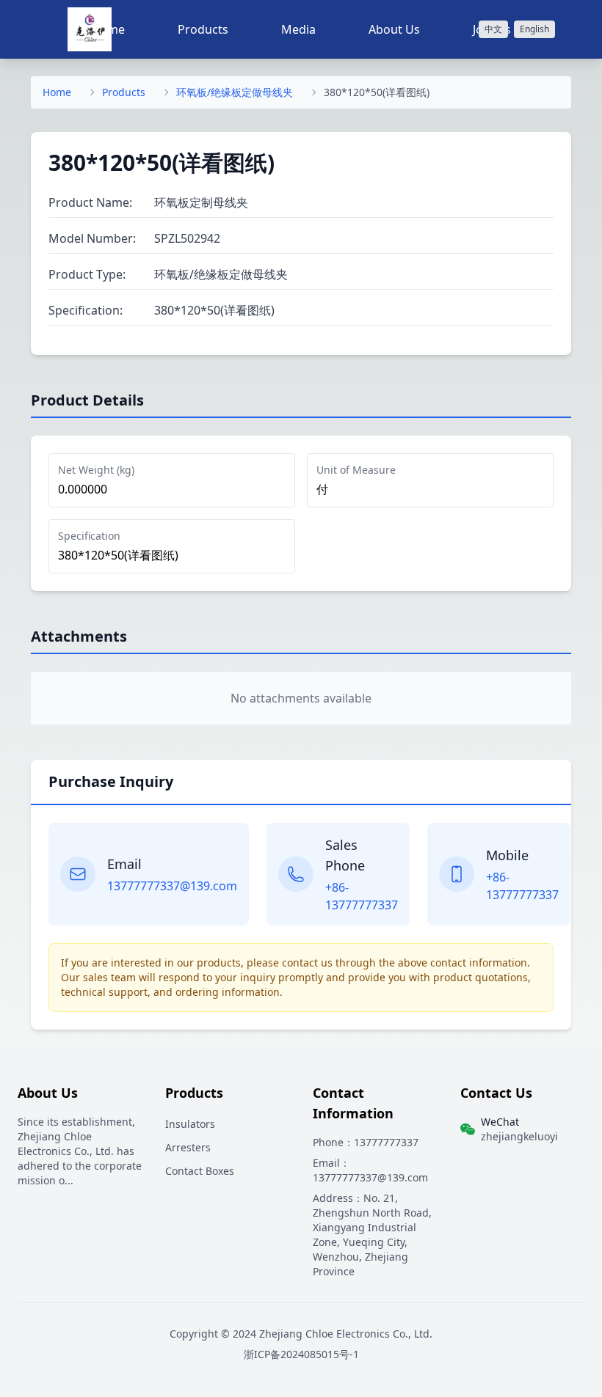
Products (203, 29)
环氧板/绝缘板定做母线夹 (234, 92)
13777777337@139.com (172, 886)
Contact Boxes (199, 1171)
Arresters (188, 1147)
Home (57, 92)
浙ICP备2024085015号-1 (301, 1354)
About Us (394, 29)
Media (298, 29)
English (534, 29)
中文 (493, 29)
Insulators (190, 1124)
